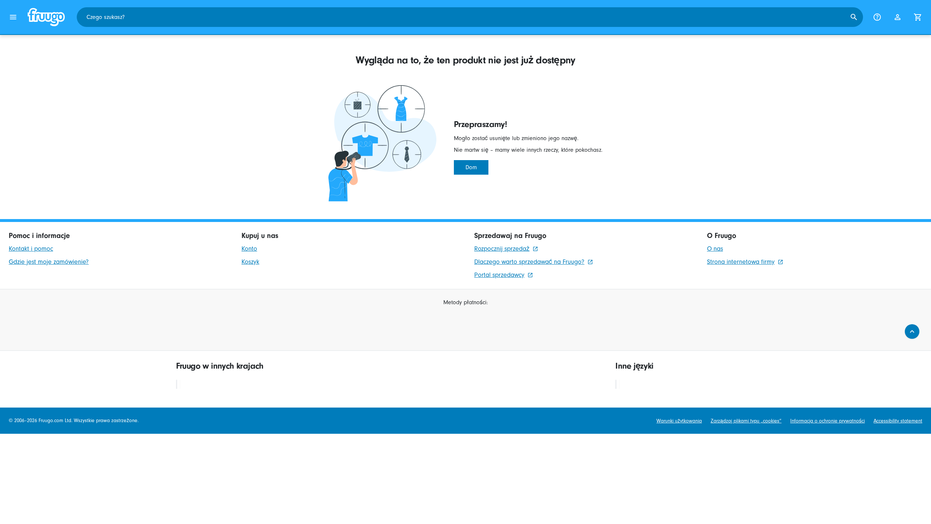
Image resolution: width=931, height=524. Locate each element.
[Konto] (897, 17)
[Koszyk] (918, 17)
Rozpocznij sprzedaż (502, 249)
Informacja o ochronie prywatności (827, 421)
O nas (715, 249)
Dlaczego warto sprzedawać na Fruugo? (529, 262)
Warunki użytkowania (679, 421)
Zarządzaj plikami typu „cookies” (746, 421)
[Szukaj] (854, 17)
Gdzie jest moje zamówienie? (49, 262)
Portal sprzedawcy (499, 275)
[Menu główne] (13, 17)
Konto (249, 249)
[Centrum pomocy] (877, 17)
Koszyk (250, 262)
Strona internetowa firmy (741, 262)
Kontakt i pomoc (31, 249)
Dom (471, 167)
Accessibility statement (898, 421)
